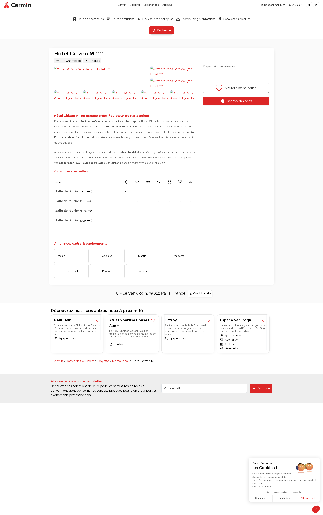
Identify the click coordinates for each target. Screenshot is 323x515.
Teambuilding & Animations (198, 19)
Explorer (135, 4)
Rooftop (106, 271)
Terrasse (143, 271)
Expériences (151, 4)
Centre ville (72, 271)
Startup (142, 255)
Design (61, 256)
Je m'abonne (261, 388)
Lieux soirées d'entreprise (157, 19)
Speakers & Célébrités (236, 19)
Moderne (179, 255)
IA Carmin (297, 4)
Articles (167, 4)
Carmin (122, 4)
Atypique (107, 255)
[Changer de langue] (309, 5)
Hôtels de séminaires (91, 19)
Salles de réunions (123, 19)
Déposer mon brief (274, 4)
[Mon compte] (316, 5)
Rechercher (164, 30)
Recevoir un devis (239, 101)
